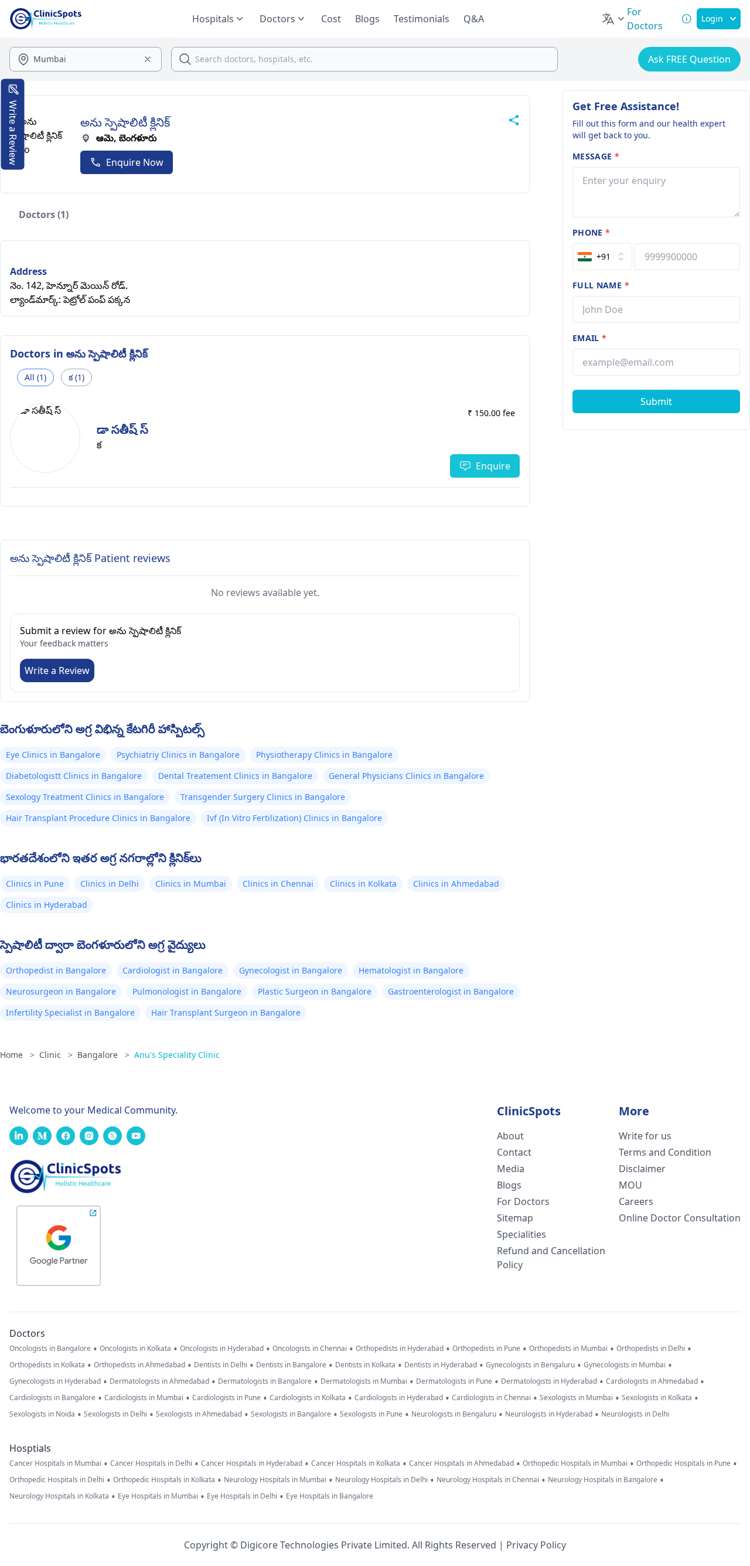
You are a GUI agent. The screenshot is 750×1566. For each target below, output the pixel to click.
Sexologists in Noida (42, 1414)
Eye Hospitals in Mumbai (158, 1496)
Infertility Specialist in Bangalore (70, 1012)
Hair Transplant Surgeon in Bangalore (226, 1012)
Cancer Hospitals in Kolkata (355, 1463)
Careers (636, 1201)
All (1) (35, 377)
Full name (600, 285)
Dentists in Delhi (220, 1365)
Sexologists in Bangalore (291, 1414)
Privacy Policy (536, 1544)
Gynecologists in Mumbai (625, 1365)
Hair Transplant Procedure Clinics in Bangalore (98, 817)
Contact (514, 1152)
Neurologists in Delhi (635, 1414)
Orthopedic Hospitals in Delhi (56, 1480)
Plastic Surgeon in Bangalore (314, 991)
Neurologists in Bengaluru (453, 1414)
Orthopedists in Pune (486, 1348)
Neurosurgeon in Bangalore (61, 991)
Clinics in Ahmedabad (456, 883)
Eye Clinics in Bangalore (53, 754)
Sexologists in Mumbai (576, 1397)
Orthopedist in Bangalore (56, 970)
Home (17, 1054)
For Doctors (523, 1201)
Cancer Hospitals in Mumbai (55, 1463)
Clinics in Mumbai (190, 883)
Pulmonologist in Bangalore (186, 991)
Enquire (493, 465)
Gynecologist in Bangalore (290, 970)
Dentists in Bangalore (291, 1365)
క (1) (76, 377)
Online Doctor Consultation (680, 1217)
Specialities (521, 1234)
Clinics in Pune (35, 883)
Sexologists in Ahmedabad (199, 1414)
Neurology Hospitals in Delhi (381, 1480)
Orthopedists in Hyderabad (400, 1348)
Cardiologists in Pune (226, 1397)
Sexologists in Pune (371, 1414)
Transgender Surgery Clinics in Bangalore (262, 796)
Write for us (645, 1135)
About (510, 1135)
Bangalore (103, 1054)
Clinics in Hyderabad (46, 904)
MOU (630, 1185)
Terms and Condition (665, 1152)
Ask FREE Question (689, 59)
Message (595, 156)
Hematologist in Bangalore (411, 970)
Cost (331, 18)
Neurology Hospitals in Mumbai (275, 1480)
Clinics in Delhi (109, 883)
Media (510, 1168)
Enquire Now (134, 162)
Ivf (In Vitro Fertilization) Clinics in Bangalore (294, 817)
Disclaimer (642, 1168)
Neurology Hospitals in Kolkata (59, 1496)
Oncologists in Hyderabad (222, 1348)
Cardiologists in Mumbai (143, 1397)
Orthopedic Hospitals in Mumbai (575, 1463)
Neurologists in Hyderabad (548, 1414)
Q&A (473, 18)
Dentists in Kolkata (365, 1365)
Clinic (56, 1054)
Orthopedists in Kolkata (47, 1365)
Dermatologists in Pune (454, 1381)
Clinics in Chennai (278, 883)
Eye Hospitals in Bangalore (329, 1496)
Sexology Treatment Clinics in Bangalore (85, 796)
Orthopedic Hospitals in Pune (683, 1463)
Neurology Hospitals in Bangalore (602, 1480)
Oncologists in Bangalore (50, 1348)
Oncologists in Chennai (309, 1348)
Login (712, 18)
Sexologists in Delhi (115, 1414)
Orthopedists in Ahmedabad (139, 1365)
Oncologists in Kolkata (135, 1348)
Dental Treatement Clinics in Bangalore (235, 775)
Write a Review (57, 670)
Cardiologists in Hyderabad (398, 1397)
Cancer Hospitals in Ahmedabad (461, 1463)
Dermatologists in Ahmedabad (159, 1381)
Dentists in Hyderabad (440, 1365)
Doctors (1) (44, 214)
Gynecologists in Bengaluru (530, 1365)
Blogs (367, 18)
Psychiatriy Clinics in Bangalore (178, 754)
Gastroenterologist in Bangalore (451, 991)
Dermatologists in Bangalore (265, 1381)
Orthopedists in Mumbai (568, 1348)
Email (589, 337)
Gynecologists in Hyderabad (55, 1381)
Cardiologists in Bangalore (52, 1397)
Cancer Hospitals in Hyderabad (251, 1463)
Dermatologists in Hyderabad (549, 1381)
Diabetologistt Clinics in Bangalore (74, 775)
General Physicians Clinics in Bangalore (406, 775)
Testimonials (421, 18)
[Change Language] (614, 19)
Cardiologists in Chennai (491, 1397)
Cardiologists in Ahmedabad (652, 1381)
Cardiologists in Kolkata (308, 1397)
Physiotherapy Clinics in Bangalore (324, 754)
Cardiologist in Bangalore (172, 970)
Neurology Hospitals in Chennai (488, 1480)
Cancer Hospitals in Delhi (151, 1463)
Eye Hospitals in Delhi (242, 1496)
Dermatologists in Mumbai (364, 1381)
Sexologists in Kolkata (657, 1397)
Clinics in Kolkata (363, 883)
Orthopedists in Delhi (650, 1348)
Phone (591, 232)
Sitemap (515, 1217)
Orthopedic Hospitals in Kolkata (164, 1480)
